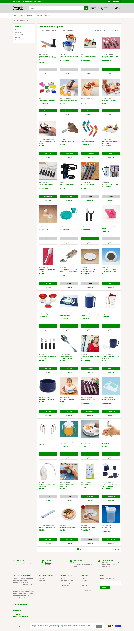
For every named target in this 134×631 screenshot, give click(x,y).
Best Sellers (48, 15)
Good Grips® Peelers (86, 227)
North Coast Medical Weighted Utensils (88, 400)
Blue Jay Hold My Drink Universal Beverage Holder (68, 185)
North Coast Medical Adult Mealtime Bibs (108, 400)
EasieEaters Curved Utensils (88, 141)
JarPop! (83, 100)
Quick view (48, 73)
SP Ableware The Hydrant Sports (110, 184)
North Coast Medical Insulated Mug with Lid (90, 314)
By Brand (29, 15)
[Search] (86, 8)
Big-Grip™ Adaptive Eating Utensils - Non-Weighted (46, 185)
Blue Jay (62, 182)
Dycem (40, 98)
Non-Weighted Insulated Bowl (46, 399)
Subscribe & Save (115, 1)
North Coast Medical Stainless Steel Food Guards (88, 442)
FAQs (83, 583)
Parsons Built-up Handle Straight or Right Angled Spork (69, 314)
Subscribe (104, 587)
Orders (83, 587)
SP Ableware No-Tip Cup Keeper (47, 227)
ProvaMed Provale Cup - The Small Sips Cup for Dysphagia (69, 57)
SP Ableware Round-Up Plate (67, 527)
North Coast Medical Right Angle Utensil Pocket (68, 485)
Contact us (48, 562)
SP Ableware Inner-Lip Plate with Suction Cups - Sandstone (89, 270)
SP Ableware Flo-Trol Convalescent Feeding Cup (109, 528)
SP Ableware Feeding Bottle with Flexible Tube (47, 485)
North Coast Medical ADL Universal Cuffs (108, 442)
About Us (41, 578)
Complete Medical (106, 525)
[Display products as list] (118, 30)
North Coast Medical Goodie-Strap (68, 100)
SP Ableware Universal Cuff (67, 141)
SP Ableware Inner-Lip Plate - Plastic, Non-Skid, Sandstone (109, 270)
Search (83, 578)
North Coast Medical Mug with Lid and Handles (68, 442)
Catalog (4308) (19, 32)
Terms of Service (65, 585)
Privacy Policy (65, 578)
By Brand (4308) (19, 34)
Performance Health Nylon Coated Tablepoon (47, 270)
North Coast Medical (44, 54)
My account (104, 9)
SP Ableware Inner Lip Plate (88, 527)
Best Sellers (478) (19, 39)
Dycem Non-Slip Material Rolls (47, 100)
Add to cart (90, 110)
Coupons (84, 580)
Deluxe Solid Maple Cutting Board (110, 100)
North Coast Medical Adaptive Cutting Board (109, 142)
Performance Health (44, 267)
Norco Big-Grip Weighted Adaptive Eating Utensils (110, 57)
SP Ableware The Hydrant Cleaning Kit (90, 357)
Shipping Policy (65, 583)
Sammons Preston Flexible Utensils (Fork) (88, 185)
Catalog (21, 15)
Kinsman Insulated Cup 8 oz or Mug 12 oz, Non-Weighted (109, 485)
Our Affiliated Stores (44, 583)
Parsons (62, 312)
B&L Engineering (64, 397)
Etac (82, 54)
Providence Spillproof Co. (46, 312)
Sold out (48, 69)
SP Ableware (63, 139)
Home (14, 15)
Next (116, 549)
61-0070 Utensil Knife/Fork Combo (47, 527)
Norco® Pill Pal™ (85, 484)
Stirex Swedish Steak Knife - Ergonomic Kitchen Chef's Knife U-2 (48, 58)
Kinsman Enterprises (107, 312)
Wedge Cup (105, 314)
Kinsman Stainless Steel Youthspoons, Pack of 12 (66, 357)
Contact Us (42, 580)
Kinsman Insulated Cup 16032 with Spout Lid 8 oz (110, 357)
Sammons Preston (85, 182)
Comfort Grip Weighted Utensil (46, 442)
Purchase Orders (86, 590)
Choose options (111, 69)
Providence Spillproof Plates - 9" (47, 314)
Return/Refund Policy (67, 580)
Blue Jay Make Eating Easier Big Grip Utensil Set (47, 357)
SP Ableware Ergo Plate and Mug (68, 227)
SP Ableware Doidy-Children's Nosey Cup (109, 227)
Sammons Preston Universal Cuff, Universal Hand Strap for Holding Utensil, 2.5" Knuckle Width (68, 271)
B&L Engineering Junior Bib (67, 399)
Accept (98, 626)
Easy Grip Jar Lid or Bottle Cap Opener (47, 142)
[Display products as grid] (115, 30)
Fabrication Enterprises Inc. (46, 139)
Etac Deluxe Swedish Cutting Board (88, 57)
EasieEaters (84, 139)
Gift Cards (39, 15)
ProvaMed (62, 54)
